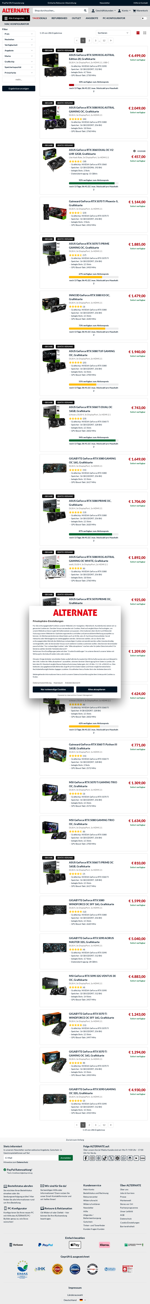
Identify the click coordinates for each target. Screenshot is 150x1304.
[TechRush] (130, 1157)
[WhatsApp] (123, 1157)
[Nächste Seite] (110, 40)
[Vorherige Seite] (76, 40)
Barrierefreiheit (127, 1226)
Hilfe (136, 3)
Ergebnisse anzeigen (19, 88)
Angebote (92, 18)
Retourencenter (90, 1196)
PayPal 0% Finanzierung (13, 3)
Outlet (76, 18)
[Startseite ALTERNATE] (15, 10)
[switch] (144, 18)
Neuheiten (9, 39)
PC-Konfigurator (114, 18)
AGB (122, 1215)
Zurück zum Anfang (75, 1140)
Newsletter (105, 3)
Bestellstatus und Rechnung (95, 1193)
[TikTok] (104, 1157)
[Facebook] (85, 1157)
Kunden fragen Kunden (93, 1229)
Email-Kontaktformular (56, 1196)
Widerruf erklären (91, 1204)
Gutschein (88, 1221)
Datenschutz (22, 1162)
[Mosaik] (145, 33)
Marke (8, 56)
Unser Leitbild (126, 1211)
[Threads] (98, 1157)
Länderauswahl (75, 1294)
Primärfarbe (10, 72)
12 (104, 40)
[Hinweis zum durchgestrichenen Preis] (134, 151)
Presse (123, 1196)
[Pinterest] (117, 1157)
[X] (111, 1157)
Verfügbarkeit (11, 45)
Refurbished (59, 18)
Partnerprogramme (129, 1207)
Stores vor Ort (126, 1204)
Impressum (75, 1287)
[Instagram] (92, 1157)
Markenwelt (125, 1200)
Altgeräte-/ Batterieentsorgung (92, 1216)
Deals (39, 18)
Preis (7, 34)
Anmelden (65, 1157)
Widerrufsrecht (90, 1200)
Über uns (124, 1189)
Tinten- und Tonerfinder (94, 1225)
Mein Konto (88, 1189)
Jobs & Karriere (127, 1193)
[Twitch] (142, 1157)
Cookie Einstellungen (129, 1222)
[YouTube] (136, 1157)
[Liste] (138, 33)
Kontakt (144, 3)
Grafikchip (9, 61)
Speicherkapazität (13, 67)
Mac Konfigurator (17, 23)
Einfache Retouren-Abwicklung (62, 3)
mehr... (19, 79)
